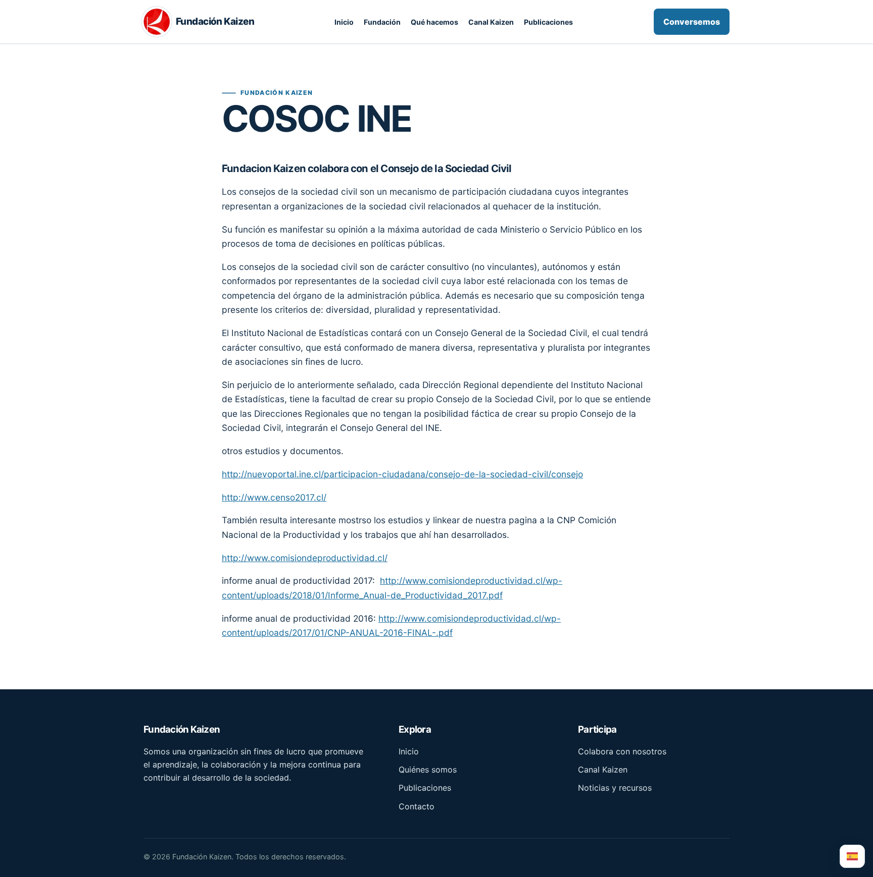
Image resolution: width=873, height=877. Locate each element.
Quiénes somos (428, 769)
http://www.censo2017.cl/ (274, 497)
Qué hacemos (434, 22)
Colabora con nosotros (622, 751)
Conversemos (691, 22)
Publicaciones (548, 22)
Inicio (344, 22)
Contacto (416, 806)
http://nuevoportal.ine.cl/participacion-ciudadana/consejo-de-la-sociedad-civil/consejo (402, 474)
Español (852, 856)
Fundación (382, 22)
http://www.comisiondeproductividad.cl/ (304, 558)
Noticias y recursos (615, 788)
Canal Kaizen (491, 22)
